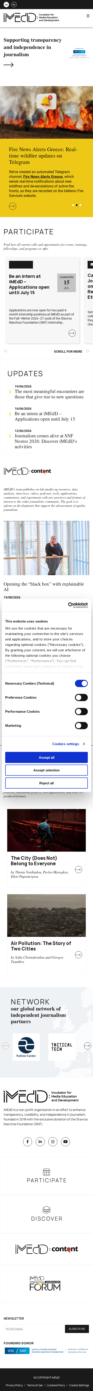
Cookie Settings (79, 1385)
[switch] (81, 697)
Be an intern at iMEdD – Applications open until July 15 (29, 285)
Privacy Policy (14, 1385)
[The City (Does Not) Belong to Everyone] (46, 830)
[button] (73, 205)
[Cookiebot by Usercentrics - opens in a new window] (68, 605)
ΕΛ (14, 4)
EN (6, 4)
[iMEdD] (31, 21)
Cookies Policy (56, 1385)
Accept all (46, 757)
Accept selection (46, 770)
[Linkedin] (40, 1141)
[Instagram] (52, 1141)
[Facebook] (27, 1141)
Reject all (46, 783)
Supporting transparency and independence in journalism (33, 47)
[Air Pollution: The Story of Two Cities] (46, 915)
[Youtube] (65, 1141)
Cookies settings (65, 744)
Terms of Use (35, 1385)
